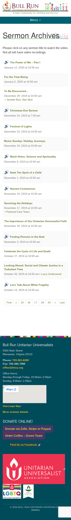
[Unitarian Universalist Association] (35, 469)
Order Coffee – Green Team (22, 435)
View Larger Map (11, 406)
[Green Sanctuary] (29, 491)
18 (42, 302)
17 (35, 302)
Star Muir (27, 99)
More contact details (15, 412)
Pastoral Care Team (18, 211)
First (9, 302)
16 (28, 302)
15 (22, 302)
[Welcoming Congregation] (12, 491)
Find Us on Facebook (23, 444)
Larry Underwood (51, 274)
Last (62, 302)
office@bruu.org (13, 367)
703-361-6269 (20, 360)
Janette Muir (14, 99)
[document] (35, 178)
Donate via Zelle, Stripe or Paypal (27, 428)
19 (49, 302)
